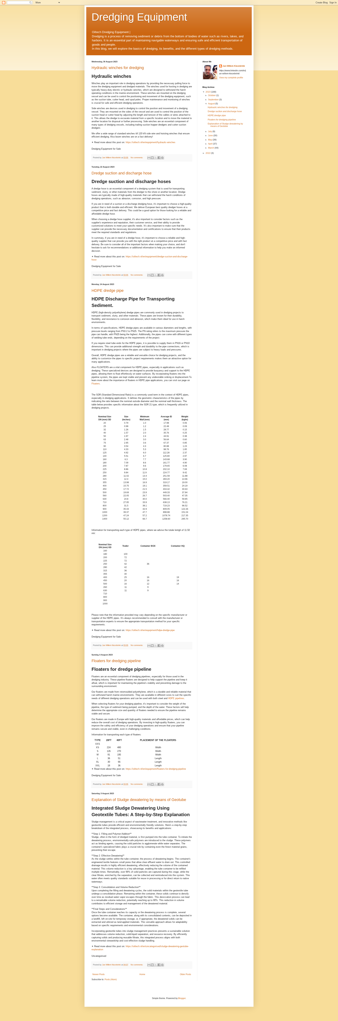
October (212, 95)
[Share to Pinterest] (162, 157)
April (210, 144)
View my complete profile (231, 77)
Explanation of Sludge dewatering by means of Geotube (139, 799)
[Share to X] (155, 157)
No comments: (137, 157)
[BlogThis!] (152, 157)
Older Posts (185, 974)
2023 (208, 92)
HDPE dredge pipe (108, 290)
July (210, 131)
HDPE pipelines (176, 698)
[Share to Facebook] (159, 157)
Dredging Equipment (139, 17)
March (211, 148)
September (213, 99)
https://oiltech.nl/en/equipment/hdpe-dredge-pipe (150, 630)
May (210, 140)
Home (142, 974)
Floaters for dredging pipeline (116, 661)
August (211, 103)
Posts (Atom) (111, 979)
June (210, 135)
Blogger (182, 998)
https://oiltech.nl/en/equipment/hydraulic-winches (150, 142)
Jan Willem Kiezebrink (234, 66)
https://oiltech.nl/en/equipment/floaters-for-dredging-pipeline (156, 769)
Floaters (96, 383)
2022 (208, 153)
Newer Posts (98, 974)
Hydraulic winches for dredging (118, 67)
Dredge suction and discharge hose (122, 173)
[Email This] (149, 157)
